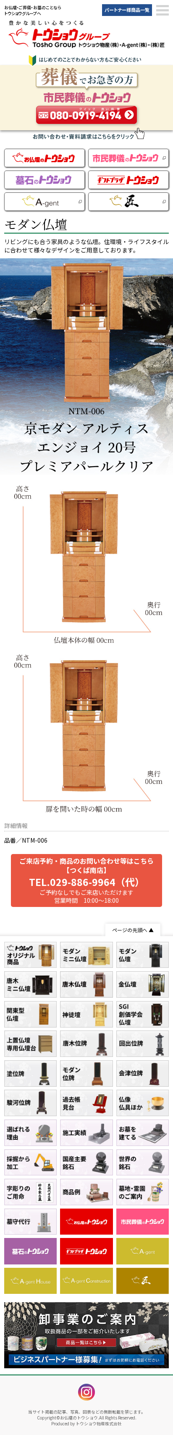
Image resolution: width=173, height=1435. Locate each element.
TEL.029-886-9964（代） (86, 882)
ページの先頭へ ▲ (133, 929)
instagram (86, 1392)
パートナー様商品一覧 (127, 9)
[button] (162, 10)
